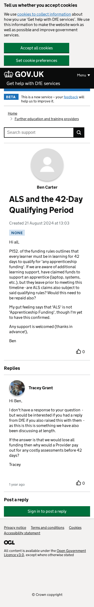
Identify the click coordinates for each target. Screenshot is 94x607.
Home (12, 113)
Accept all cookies (36, 47)
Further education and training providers (47, 118)
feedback (71, 97)
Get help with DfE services (33, 83)
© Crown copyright (47, 594)
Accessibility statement (22, 533)
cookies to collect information (44, 14)
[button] (47, 508)
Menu (81, 75)
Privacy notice (15, 527)
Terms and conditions (47, 527)
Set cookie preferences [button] (36, 60)
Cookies (75, 527)
